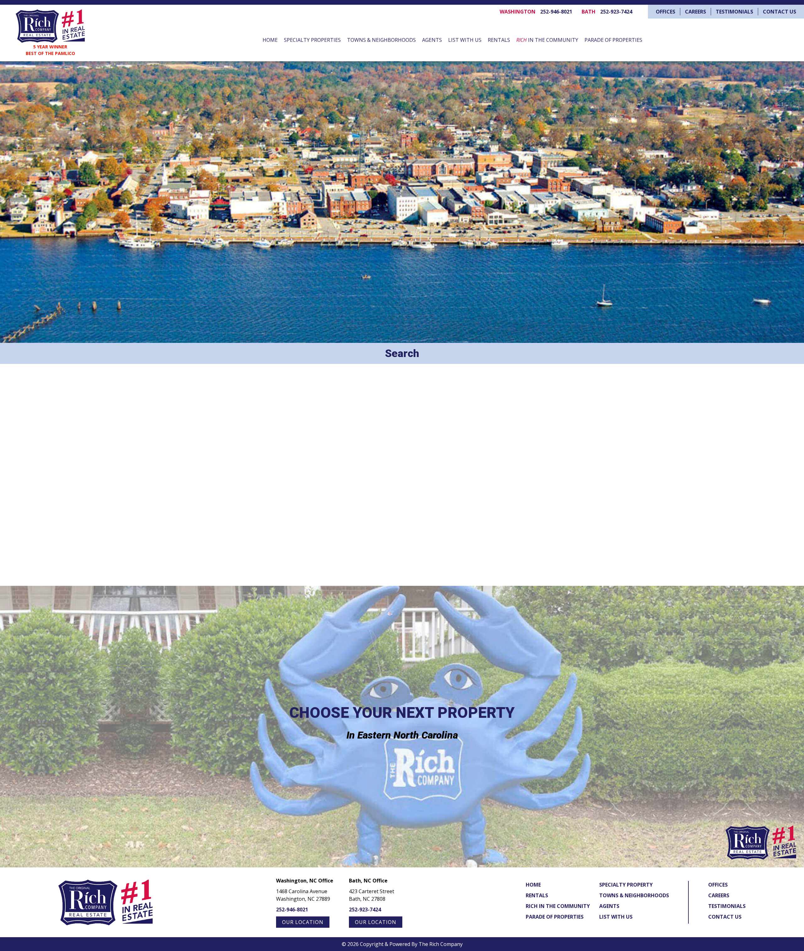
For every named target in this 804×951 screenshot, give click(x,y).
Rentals (499, 39)
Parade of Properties (613, 39)
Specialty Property (626, 884)
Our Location (302, 922)
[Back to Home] (50, 26)
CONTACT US (779, 11)
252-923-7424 (616, 11)
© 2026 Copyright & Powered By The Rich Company (402, 944)
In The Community (547, 39)
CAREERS (695, 11)
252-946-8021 (556, 11)
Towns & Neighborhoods (381, 39)
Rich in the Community (558, 906)
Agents (432, 39)
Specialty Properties (312, 39)
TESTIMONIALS (734, 11)
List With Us (464, 39)
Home (270, 39)
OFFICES (665, 11)
